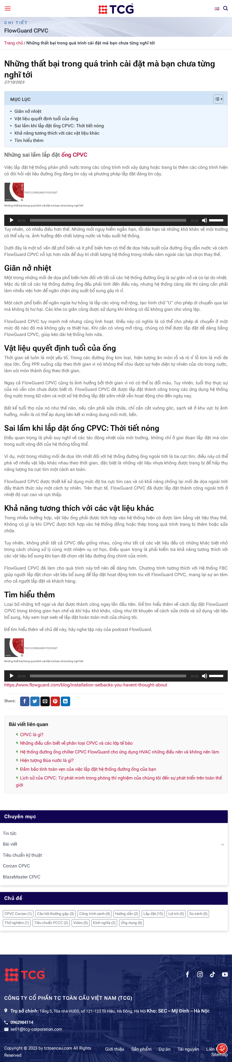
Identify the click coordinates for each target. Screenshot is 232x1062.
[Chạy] (11, 220)
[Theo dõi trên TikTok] (212, 975)
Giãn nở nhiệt (27, 111)
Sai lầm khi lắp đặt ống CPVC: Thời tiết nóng (59, 125)
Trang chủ (13, 43)
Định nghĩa (104, 923)
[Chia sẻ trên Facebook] (24, 701)
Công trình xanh (94, 914)
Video (80, 923)
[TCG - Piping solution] (116, 8)
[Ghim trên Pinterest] (55, 701)
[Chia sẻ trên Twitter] (35, 701)
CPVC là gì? (32, 734)
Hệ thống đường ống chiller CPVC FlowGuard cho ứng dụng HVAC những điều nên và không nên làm (119, 752)
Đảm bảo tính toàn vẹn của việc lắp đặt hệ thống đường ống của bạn (88, 769)
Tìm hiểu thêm (29, 140)
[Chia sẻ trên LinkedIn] (65, 701)
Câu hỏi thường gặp (55, 914)
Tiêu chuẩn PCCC (51, 923)
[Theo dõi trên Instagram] (200, 975)
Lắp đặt (153, 914)
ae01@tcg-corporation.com (36, 1029)
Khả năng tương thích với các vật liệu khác (56, 133)
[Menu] (7, 8)
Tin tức (9, 833)
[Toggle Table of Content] (215, 99)
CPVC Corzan (18, 914)
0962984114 (21, 1022)
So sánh (198, 914)
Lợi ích (176, 914)
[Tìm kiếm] (225, 8)
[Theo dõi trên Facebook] (187, 975)
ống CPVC (74, 154)
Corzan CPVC (16, 866)
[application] (116, 220)
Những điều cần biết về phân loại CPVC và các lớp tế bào (76, 743)
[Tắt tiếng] (204, 220)
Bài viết (10, 844)
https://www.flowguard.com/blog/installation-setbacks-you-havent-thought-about (85, 685)
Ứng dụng (131, 923)
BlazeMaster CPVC (21, 877)
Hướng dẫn (126, 914)
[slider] (217, 220)
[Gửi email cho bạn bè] (45, 701)
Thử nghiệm (17, 923)
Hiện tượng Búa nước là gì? (47, 760)
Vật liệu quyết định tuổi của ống (46, 118)
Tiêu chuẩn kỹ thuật (22, 855)
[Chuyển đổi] (222, 844)
